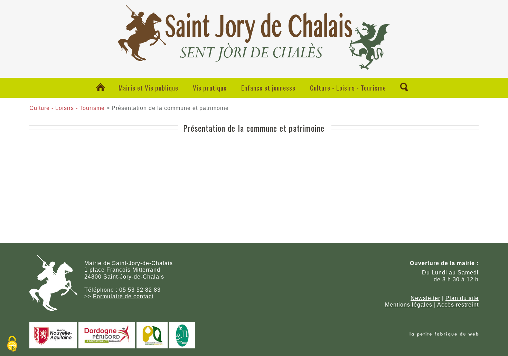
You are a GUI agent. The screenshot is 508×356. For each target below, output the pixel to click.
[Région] (53, 346)
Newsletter (425, 298)
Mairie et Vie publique (148, 88)
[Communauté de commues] (152, 346)
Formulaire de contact (123, 296)
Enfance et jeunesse (268, 88)
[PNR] (182, 346)
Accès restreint (458, 305)
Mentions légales (408, 305)
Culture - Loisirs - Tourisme (348, 88)
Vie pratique (210, 88)
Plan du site (462, 298)
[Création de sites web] (444, 335)
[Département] (106, 346)
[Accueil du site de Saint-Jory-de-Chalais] (254, 64)
